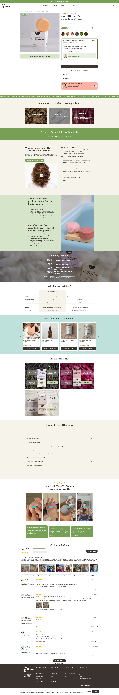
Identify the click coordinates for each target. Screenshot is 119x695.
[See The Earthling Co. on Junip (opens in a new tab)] (62, 663)
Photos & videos (91, 575)
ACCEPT (95, 691)
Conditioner (54, 5)
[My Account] (114, 6)
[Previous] (22, 33)
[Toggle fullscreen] (40, 519)
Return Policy (39, 673)
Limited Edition (88, 28)
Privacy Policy (39, 678)
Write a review (92, 551)
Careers (52, 678)
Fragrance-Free (79, 28)
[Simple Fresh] (81, 34)
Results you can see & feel (35, 160)
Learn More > (52, 382)
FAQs (66, 676)
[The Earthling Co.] (5, 6)
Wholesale (53, 681)
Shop (74, 5)
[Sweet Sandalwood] (67, 34)
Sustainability (54, 673)
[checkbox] (92, 575)
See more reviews (59, 660)
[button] (117, 5)
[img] (37, 557)
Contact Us (39, 671)
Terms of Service (40, 681)
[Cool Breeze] (86, 34)
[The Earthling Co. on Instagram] (82, 686)
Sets (62, 5)
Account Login (39, 676)
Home (21, 11)
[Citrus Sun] (72, 34)
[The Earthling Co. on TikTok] (84, 686)
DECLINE (89, 691)
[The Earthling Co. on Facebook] (80, 686)
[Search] (111, 6)
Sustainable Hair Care (28, 11)
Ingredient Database (70, 673)
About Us (53, 671)
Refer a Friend (54, 684)
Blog (52, 676)
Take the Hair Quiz (45, 56)
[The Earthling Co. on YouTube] (86, 686)
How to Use (67, 671)
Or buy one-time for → (79, 61)
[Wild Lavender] (77, 34)
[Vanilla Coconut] (63, 34)
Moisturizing (71, 28)
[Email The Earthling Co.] (90, 686)
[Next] (57, 33)
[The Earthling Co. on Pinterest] (88, 686)
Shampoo (45, 5)
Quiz (67, 5)
